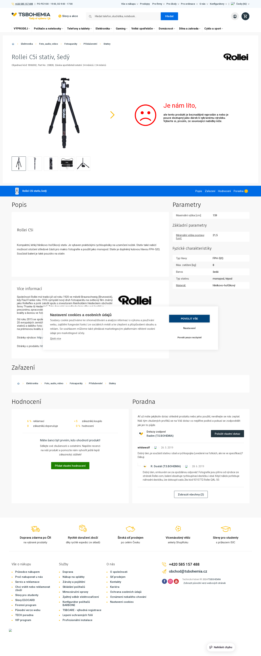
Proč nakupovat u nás (29, 576)
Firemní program (25, 605)
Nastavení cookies (122, 601)
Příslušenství (90, 44)
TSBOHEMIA (214, 579)
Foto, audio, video (48, 44)
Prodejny (145, 4)
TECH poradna (24, 615)
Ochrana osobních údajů (125, 591)
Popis (198, 191)
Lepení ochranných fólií (78, 615)
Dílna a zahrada (188, 28)
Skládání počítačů (74, 586)
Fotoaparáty (70, 44)
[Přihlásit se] (235, 16)
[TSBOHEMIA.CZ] (31, 16)
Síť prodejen (117, 576)
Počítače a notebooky (47, 28)
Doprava (68, 571)
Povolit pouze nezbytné (190, 337)
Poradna (238, 191)
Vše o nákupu (128, 4)
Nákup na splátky (73, 576)
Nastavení (189, 328)
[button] (240, 4)
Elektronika (103, 28)
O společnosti (118, 571)
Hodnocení (224, 191)
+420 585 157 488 (24, 4)
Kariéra (114, 586)
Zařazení (210, 191)
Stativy (107, 44)
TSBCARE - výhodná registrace (82, 610)
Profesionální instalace (77, 620)
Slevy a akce (70, 16)
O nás (202, 4)
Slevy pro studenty (26, 595)
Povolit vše (189, 318)
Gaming (120, 28)
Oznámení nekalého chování (128, 596)
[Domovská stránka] (13, 44)
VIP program (23, 620)
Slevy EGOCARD (25, 600)
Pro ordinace (188, 4)
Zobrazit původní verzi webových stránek (204, 583)
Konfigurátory (217, 4)
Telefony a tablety (78, 28)
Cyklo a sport (212, 28)
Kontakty (115, 581)
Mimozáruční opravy (75, 591)
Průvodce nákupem (27, 571)
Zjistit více (55, 338)
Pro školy (171, 4)
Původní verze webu (27, 610)
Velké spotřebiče (142, 28)
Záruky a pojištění (74, 581)
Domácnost (166, 28)
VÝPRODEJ (21, 28)
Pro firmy (157, 4)
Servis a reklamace (27, 581)
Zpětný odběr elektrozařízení (81, 596)
